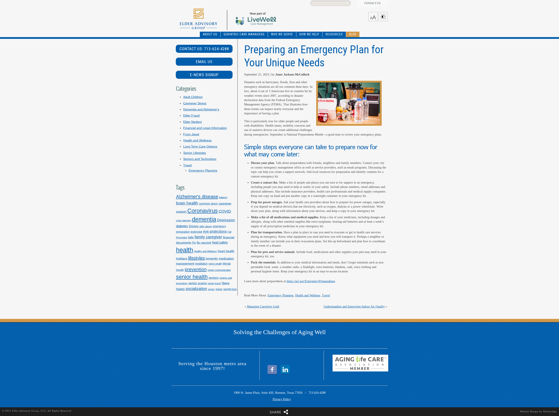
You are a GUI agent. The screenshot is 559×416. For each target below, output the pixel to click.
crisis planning (183, 220)
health (184, 249)
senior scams (197, 283)
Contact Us (372, 3)
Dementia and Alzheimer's (201, 109)
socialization (196, 288)
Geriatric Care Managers (244, 34)
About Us (210, 34)
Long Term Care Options (200, 146)
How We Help (309, 34)
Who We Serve (282, 34)
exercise (196, 231)
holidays (181, 258)
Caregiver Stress (194, 103)
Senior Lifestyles (194, 153)
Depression (226, 220)
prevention (196, 269)
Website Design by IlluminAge (538, 411)
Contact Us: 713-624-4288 (204, 48)
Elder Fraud (191, 115)
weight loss (230, 289)
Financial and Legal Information (205, 128)
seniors (214, 277)
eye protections (215, 231)
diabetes (182, 226)
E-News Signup (204, 74)
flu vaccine (204, 242)
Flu (194, 242)
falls (191, 237)
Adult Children (193, 97)
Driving (193, 226)
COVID (225, 211)
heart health (226, 251)
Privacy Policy (282, 399)
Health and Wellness (307, 295)
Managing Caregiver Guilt (263, 306)
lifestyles (196, 258)
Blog (352, 34)
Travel (326, 295)
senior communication (219, 270)
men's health (215, 263)
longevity (212, 258)
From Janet (191, 134)
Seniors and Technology (199, 159)
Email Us (204, 61)
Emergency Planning (280, 295)
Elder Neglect (192, 122)
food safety (220, 242)
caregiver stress (208, 203)
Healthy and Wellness (205, 251)
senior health (192, 277)
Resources (334, 34)
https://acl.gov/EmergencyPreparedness (311, 281)
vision (219, 289)
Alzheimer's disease (197, 196)
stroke (211, 289)
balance (223, 197)
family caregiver (208, 237)
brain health (187, 203)
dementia (204, 219)
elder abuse (205, 226)
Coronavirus (202, 210)
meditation (201, 263)
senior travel (214, 283)
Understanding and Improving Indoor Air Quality (354, 306)
